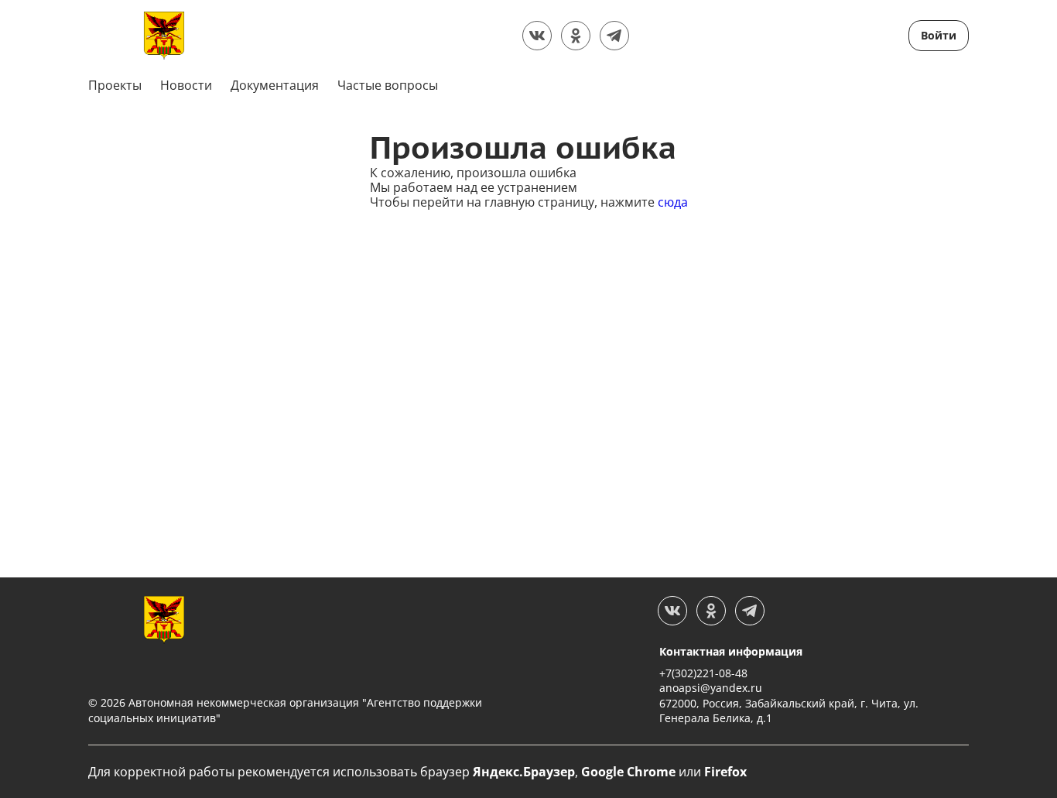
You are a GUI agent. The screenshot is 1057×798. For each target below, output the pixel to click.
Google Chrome (628, 771)
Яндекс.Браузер (524, 771)
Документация (275, 85)
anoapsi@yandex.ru (710, 687)
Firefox (725, 771)
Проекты (115, 85)
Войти (938, 35)
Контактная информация (730, 651)
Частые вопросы (387, 85)
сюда (673, 202)
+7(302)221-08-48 (703, 673)
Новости (186, 85)
